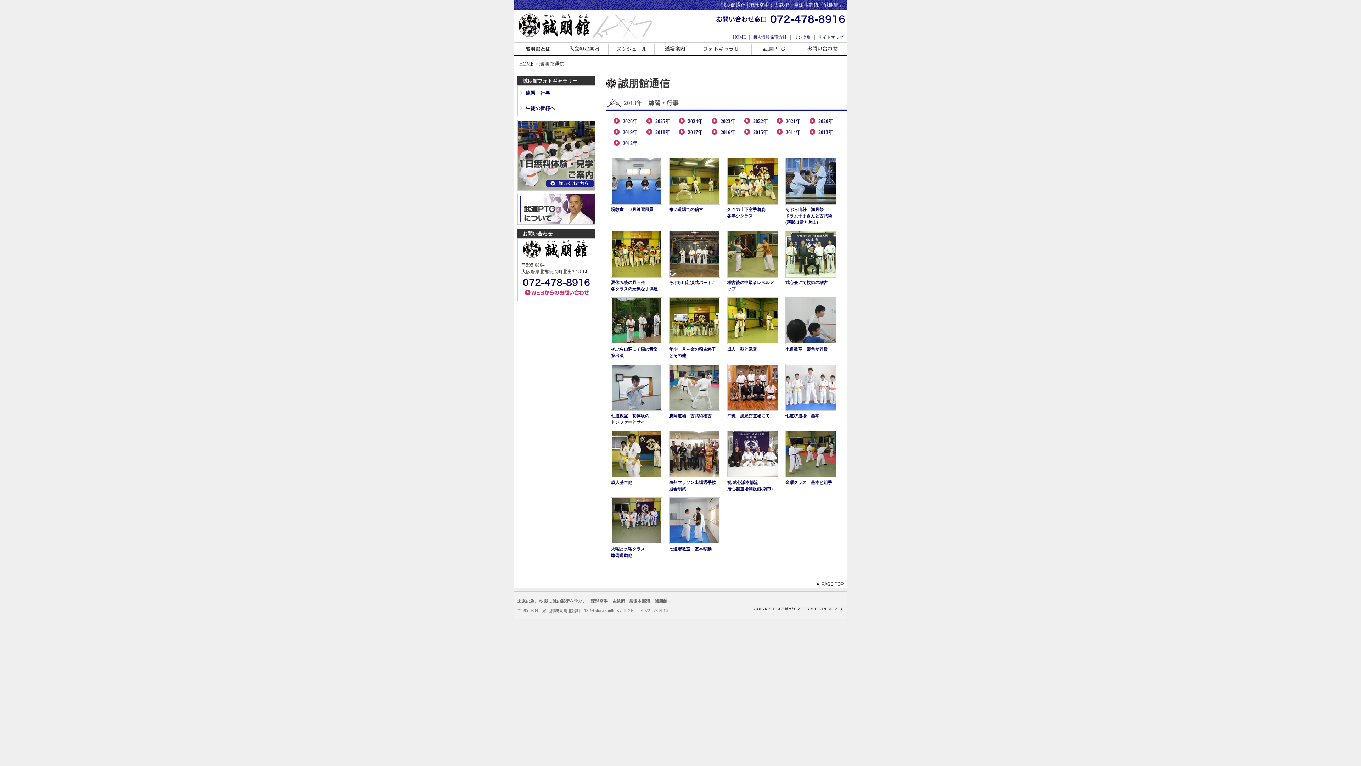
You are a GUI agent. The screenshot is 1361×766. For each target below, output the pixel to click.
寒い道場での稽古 (686, 209)
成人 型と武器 (742, 349)
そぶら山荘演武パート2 (691, 282)
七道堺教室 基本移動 (690, 549)
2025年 (662, 121)
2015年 (760, 132)
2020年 (825, 121)
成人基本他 (621, 482)
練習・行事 (538, 93)
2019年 (630, 132)
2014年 (793, 132)
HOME (739, 37)
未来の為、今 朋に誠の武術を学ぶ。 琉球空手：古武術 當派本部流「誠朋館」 (594, 601)
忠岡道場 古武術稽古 (690, 415)
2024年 (695, 121)
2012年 (630, 143)
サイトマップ (831, 37)
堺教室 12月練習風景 (632, 209)
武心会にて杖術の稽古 (806, 282)
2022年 (760, 121)
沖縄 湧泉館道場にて (748, 415)
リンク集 (802, 37)
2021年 (793, 121)
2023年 (728, 121)
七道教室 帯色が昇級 (806, 349)
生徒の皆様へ (540, 108)
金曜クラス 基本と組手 (808, 482)
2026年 (630, 121)
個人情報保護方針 (770, 37)
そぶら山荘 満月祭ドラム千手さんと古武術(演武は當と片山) (808, 216)
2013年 (825, 132)
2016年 (728, 132)
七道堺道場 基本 (802, 415)
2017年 (695, 132)
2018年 (662, 132)
